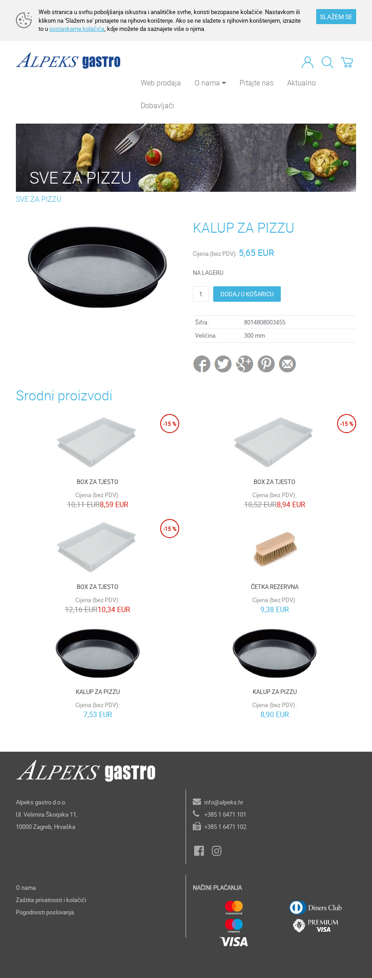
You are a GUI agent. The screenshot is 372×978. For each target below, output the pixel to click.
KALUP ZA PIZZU (98, 692)
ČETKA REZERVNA (275, 587)
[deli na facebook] (203, 363)
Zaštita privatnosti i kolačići (51, 900)
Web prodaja (161, 83)
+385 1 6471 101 (225, 814)
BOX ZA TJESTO (97, 482)
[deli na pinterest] (266, 363)
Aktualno (301, 83)
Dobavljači (157, 105)
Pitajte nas (257, 83)
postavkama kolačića (76, 29)
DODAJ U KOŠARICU (247, 294)
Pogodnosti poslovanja (45, 912)
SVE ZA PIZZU (39, 199)
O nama (26, 887)
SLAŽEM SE (336, 16)
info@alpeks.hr (223, 802)
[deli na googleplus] (245, 363)
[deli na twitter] (224, 363)
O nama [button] (208, 83)
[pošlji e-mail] (288, 363)
